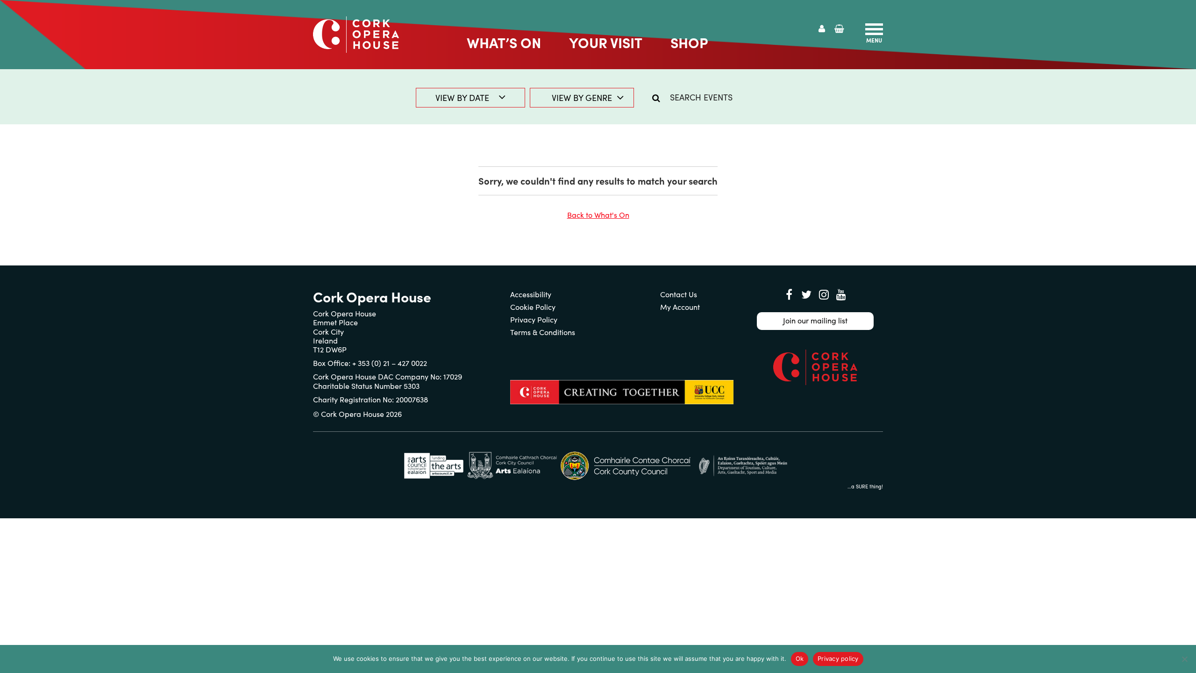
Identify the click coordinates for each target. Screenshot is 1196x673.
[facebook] (789, 295)
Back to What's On (598, 215)
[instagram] (823, 295)
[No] (1184, 659)
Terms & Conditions (542, 332)
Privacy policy (838, 658)
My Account (680, 307)
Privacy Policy (533, 319)
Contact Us (678, 294)
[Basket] (839, 28)
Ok (800, 658)
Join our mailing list (815, 320)
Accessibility (530, 294)
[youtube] (841, 295)
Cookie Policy (532, 307)
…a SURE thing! (865, 486)
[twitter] (806, 295)
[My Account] (822, 28)
